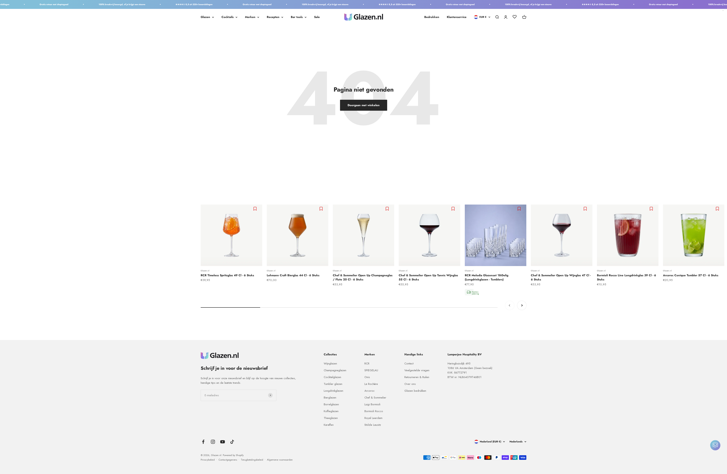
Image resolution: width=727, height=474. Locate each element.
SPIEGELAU (371, 370)
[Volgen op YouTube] (222, 441)
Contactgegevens (227, 460)
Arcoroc (369, 391)
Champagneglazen (335, 370)
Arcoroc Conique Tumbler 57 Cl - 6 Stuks (690, 275)
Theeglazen (331, 418)
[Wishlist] (514, 17)
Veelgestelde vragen (416, 370)
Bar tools (297, 17)
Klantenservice (456, 17)
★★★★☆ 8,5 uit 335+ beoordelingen (165, 4)
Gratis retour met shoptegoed (25, 4)
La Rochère (371, 384)
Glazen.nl (205, 270)
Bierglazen (330, 397)
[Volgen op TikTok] (232, 441)
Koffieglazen (331, 411)
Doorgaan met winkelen (364, 105)
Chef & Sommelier (375, 397)
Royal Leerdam (373, 418)
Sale (317, 17)
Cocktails (228, 17)
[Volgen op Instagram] (212, 441)
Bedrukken (431, 17)
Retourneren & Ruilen (416, 377)
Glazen (205, 17)
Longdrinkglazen (333, 391)
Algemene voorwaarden (280, 460)
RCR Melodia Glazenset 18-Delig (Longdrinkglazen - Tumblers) (486, 277)
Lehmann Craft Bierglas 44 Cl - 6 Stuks (293, 275)
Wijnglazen (330, 363)
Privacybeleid (208, 460)
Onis (367, 377)
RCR (366, 363)
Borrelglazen (331, 404)
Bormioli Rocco (373, 411)
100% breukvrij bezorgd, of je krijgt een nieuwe (93, 4)
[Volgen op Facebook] (203, 441)
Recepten (273, 17)
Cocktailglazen (332, 377)
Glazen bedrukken (415, 391)
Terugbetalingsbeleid (252, 460)
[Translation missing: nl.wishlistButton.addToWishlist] (255, 208)
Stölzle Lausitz (372, 425)
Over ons (410, 384)
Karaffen (329, 425)
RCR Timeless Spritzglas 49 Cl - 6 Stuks (227, 275)
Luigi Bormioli (372, 404)
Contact (408, 363)
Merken (250, 17)
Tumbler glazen (333, 384)
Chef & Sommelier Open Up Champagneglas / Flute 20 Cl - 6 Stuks (362, 277)
